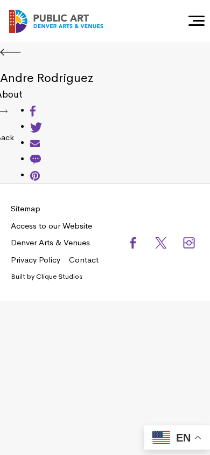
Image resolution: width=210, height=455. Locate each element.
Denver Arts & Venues (50, 242)
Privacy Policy (35, 259)
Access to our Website (51, 225)
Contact (84, 259)
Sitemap (25, 208)
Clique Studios (59, 276)
